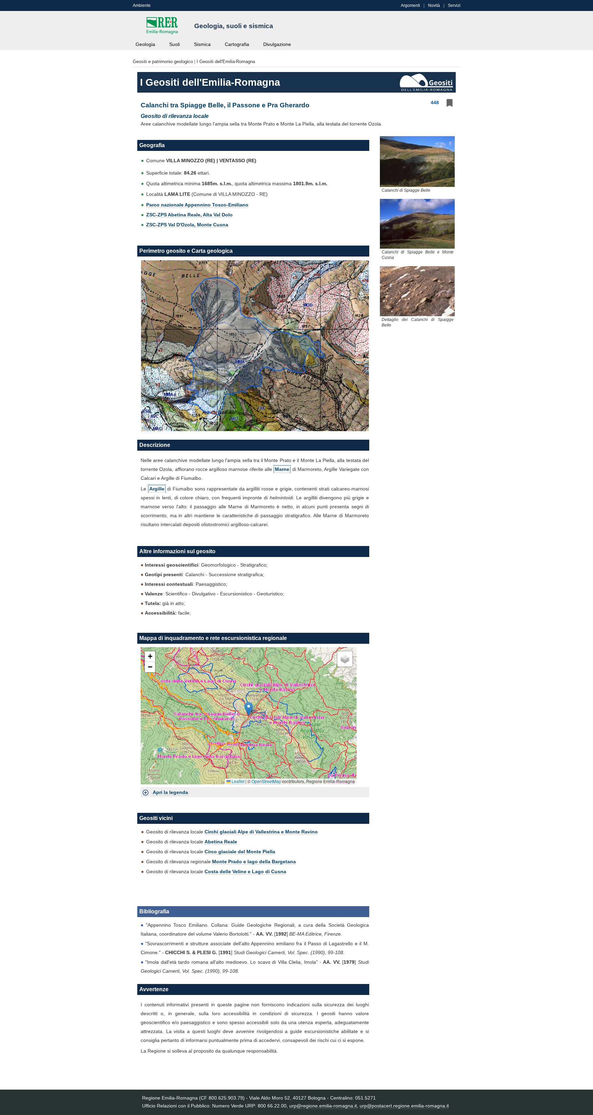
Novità (434, 5)
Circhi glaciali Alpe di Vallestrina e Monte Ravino (261, 831)
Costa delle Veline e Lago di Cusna (245, 871)
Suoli (174, 44)
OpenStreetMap (266, 781)
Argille (156, 488)
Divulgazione (277, 44)
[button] (248, 709)
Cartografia (237, 44)
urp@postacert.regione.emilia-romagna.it (404, 1105)
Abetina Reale (221, 841)
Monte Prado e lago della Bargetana (254, 861)
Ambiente (142, 5)
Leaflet (237, 781)
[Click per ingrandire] (417, 161)
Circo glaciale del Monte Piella (240, 851)
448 (435, 102)
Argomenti (410, 5)
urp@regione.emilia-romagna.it (323, 1105)
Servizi (454, 5)
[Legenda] (145, 792)
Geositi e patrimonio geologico (163, 61)
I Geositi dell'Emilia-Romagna (226, 61)
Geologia (145, 44)
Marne (282, 469)
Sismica (202, 44)
